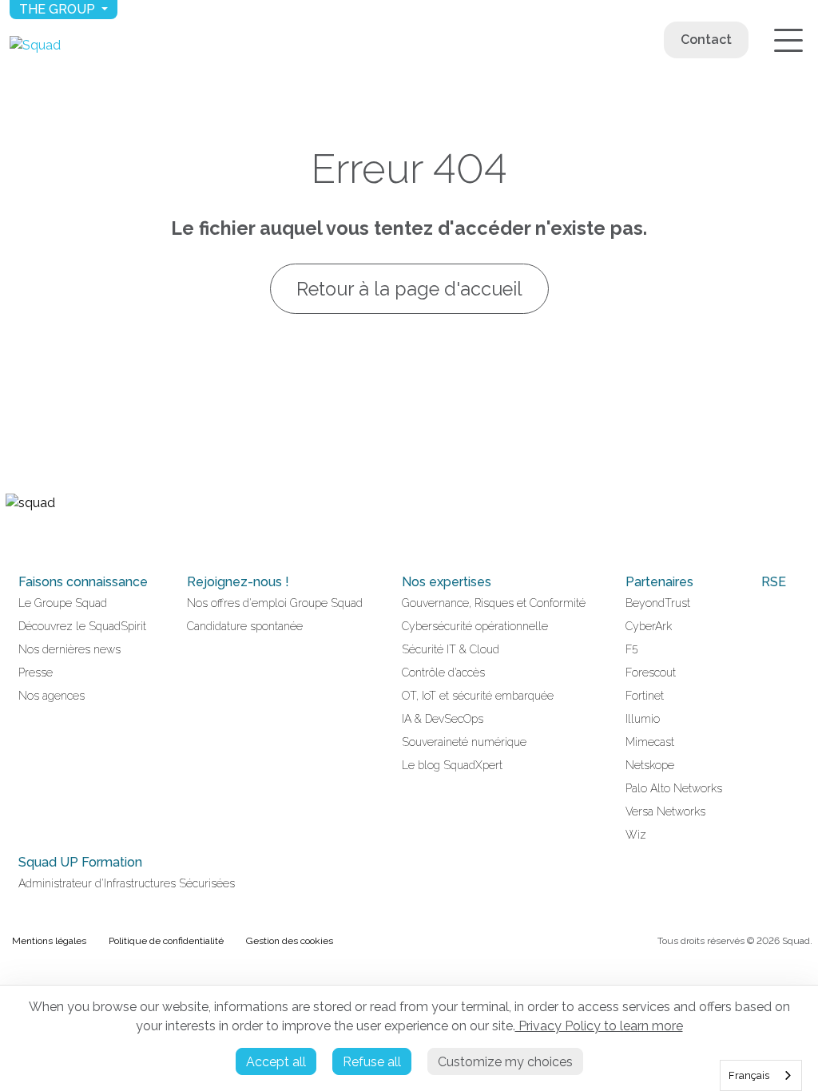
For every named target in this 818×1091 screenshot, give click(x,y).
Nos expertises (446, 581)
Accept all (276, 1061)
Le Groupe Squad (62, 603)
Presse (35, 672)
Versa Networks (665, 811)
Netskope (649, 765)
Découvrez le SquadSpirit (82, 626)
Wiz (635, 834)
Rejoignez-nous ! (238, 581)
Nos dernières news (69, 649)
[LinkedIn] (12, 536)
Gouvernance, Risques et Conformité (494, 603)
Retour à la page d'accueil (409, 289)
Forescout (650, 672)
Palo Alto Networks (673, 788)
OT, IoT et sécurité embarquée (478, 695)
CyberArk (648, 626)
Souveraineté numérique (464, 742)
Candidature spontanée (245, 626)
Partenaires (659, 581)
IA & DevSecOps (442, 718)
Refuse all (372, 1061)
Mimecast (649, 742)
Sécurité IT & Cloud (450, 649)
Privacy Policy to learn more (599, 1025)
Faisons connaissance (83, 581)
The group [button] (58, 9)
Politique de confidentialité (166, 940)
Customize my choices (505, 1061)
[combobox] (761, 1075)
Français (749, 1075)
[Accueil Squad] (35, 45)
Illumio (642, 718)
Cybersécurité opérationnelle (475, 626)
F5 (631, 649)
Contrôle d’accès (443, 672)
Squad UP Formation (80, 862)
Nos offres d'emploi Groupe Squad (275, 603)
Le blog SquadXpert (452, 765)
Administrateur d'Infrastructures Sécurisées (126, 883)
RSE (773, 581)
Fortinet (644, 695)
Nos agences (51, 695)
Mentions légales (49, 940)
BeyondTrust (657, 603)
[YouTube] (31, 536)
